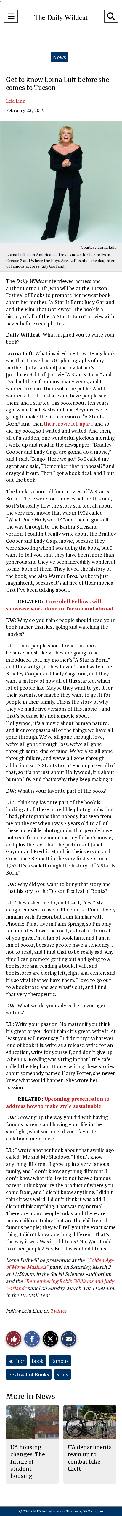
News (59, 57)
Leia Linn (15, 101)
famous (60, 1360)
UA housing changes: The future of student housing (27, 1461)
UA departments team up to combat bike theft (90, 1458)
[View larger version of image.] (61, 182)
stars (62, 1374)
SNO (86, 1511)
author (16, 1360)
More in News (30, 1396)
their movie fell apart (68, 423)
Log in (98, 1511)
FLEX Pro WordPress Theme (55, 1511)
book (38, 1360)
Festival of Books (28, 1374)
